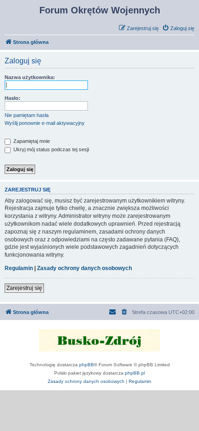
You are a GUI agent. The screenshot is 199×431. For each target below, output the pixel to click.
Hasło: (12, 98)
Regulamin (19, 268)
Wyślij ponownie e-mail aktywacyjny (45, 123)
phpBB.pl (135, 373)
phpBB (86, 364)
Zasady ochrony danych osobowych (84, 268)
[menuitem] (178, 28)
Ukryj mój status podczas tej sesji (50, 149)
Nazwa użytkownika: (30, 77)
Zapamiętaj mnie (31, 141)
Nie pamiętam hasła (27, 115)
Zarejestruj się (24, 288)
